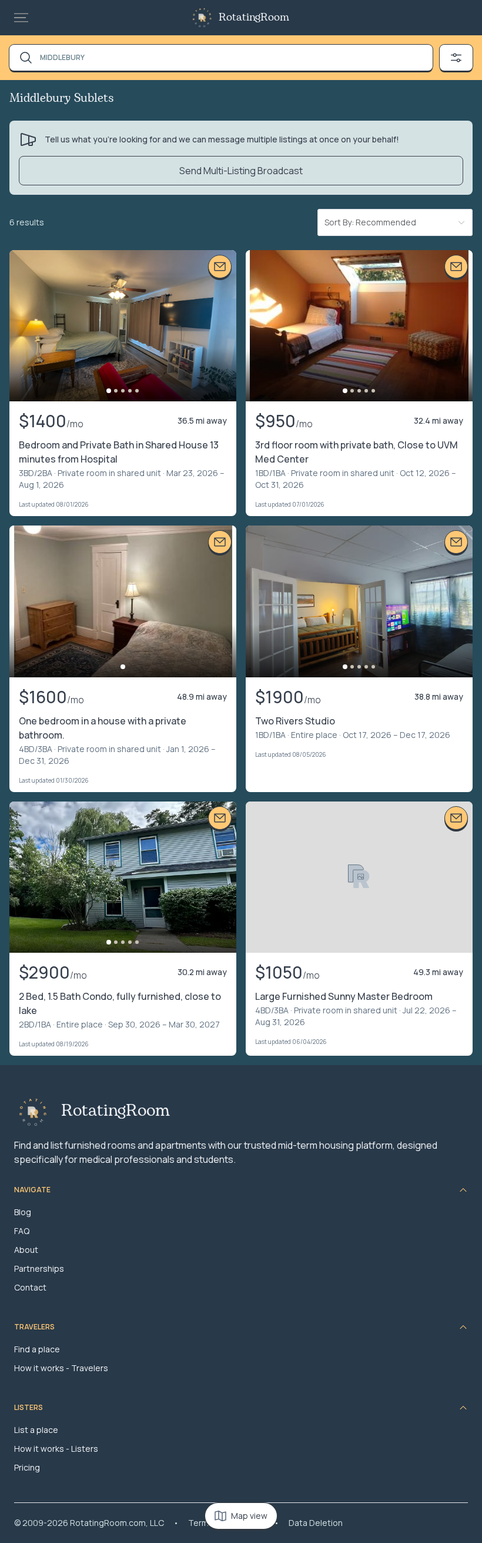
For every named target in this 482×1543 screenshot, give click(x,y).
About (26, 1249)
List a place (36, 1429)
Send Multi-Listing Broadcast (241, 170)
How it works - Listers (56, 1448)
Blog (22, 1212)
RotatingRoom (254, 17)
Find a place (37, 1349)
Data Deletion (316, 1522)
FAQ (21, 1230)
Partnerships (39, 1268)
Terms (200, 1522)
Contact (30, 1287)
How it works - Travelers (61, 1368)
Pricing (27, 1467)
